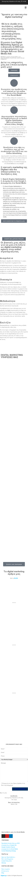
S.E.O (23, 186)
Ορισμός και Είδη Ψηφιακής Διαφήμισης (14, 641)
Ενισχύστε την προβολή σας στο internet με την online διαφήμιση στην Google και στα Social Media (14, 92)
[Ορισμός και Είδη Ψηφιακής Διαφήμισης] (14, 631)
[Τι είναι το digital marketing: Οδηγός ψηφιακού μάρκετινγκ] (14, 676)
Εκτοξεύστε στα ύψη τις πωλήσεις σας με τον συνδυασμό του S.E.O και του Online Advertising (14, 150)
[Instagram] (3, 836)
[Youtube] (7, 836)
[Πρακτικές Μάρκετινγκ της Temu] (14, 589)
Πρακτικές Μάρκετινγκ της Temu (14, 599)
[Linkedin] (11, 836)
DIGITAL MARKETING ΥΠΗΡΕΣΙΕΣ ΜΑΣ (12, 356)
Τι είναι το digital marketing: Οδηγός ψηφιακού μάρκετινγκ (14, 688)
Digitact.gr (4, 875)
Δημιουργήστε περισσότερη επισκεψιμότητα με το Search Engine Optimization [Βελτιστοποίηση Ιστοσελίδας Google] (14, 120)
